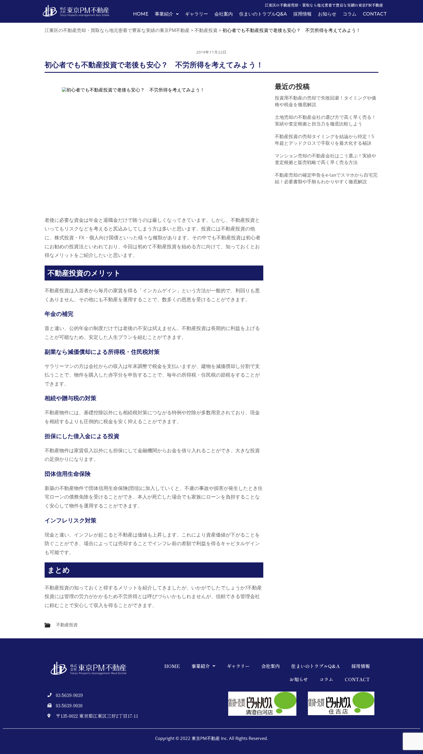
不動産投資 (67, 625)
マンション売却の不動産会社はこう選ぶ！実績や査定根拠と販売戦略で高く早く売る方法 (325, 158)
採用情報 (302, 14)
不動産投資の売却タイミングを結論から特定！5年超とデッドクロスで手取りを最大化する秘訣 (324, 139)
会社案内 (223, 14)
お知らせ (327, 14)
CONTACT (375, 14)
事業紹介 (164, 14)
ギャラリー (196, 14)
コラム (350, 14)
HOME (140, 14)
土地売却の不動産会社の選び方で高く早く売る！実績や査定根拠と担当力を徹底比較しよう (325, 120)
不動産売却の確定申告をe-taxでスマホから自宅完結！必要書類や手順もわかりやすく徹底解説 (326, 178)
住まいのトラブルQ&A (263, 14)
